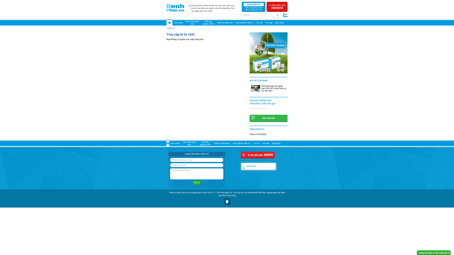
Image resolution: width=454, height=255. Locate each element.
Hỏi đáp (269, 22)
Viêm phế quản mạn (192, 22)
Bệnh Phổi (251, 166)
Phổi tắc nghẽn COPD (208, 22)
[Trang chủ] (175, 7)
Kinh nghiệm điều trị (244, 22)
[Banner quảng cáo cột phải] (269, 52)
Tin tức (259, 22)
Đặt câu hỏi (268, 118)
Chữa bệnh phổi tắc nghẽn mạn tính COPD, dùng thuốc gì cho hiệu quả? (273, 88)
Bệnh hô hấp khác (225, 22)
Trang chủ (169, 22)
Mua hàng (279, 22)
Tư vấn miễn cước (277, 7)
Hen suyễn (178, 22)
